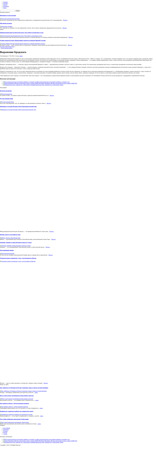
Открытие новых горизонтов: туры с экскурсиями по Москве (18, 258)
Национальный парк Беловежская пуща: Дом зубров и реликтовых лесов (21, 32)
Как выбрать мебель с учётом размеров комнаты (14, 403)
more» (36, 392)
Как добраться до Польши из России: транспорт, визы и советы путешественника (24, 387)
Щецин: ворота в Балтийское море (10, 234)
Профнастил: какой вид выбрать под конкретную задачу (16, 411)
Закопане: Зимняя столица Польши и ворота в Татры (16, 242)
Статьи (5, 434)
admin (21, 56)
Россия (5, 5)
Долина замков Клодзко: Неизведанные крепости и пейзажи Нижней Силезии (23, 40)
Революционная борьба (7, 250)
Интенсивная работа (6, 48)
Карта (4, 8)
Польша (5, 3)
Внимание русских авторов (8, 15)
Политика (6, 6)
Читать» (65, 20)
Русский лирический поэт (7, 46)
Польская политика (6, 91)
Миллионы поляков (6, 23)
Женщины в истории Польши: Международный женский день (18, 106)
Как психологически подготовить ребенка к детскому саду (53, 82)
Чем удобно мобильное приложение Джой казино (14, 419)
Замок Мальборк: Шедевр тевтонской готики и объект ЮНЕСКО (59, 83)
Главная (5, 2)
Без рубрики (6, 428)
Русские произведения (6, 98)
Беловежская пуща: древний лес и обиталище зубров (48, 85)
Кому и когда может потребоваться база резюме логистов (17, 395)
